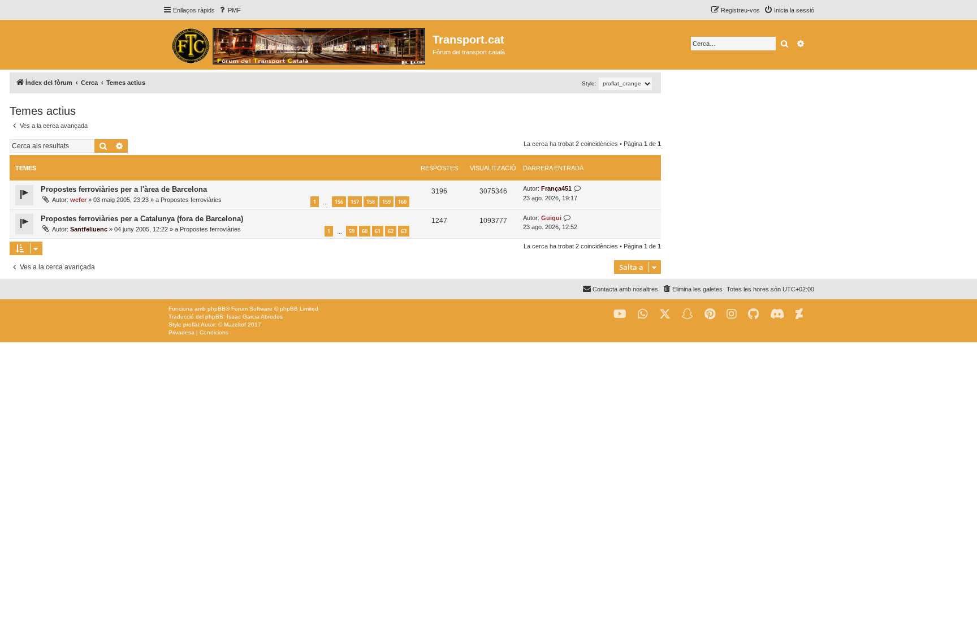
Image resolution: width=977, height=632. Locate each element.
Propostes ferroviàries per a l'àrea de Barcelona (124, 189)
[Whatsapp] (643, 314)
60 (365, 231)
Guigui (551, 217)
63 (404, 231)
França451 (556, 188)
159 (386, 201)
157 (355, 201)
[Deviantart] (799, 314)
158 (370, 201)
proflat (191, 324)
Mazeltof (235, 324)
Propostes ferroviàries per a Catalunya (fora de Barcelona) (142, 218)
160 (402, 201)
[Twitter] (664, 314)
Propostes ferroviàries (191, 199)
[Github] (753, 314)
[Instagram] (732, 314)
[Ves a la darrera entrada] (577, 189)
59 (352, 231)
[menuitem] (229, 10)
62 (391, 231)
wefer (78, 199)
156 (339, 201)
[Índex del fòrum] (298, 45)
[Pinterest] (710, 314)
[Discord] (777, 314)
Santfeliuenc (88, 229)
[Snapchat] (687, 314)
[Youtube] (620, 314)
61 (378, 231)
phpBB (216, 309)
